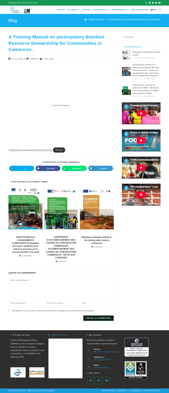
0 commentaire (149, 58)
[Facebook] (90, 380)
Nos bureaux (108, 391)
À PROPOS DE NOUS (152, 391)
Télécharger (59, 150)
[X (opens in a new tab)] (146, 2)
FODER (33, 59)
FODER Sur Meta (59, 335)
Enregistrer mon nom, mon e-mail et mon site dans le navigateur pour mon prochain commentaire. (53, 311)
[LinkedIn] (98, 380)
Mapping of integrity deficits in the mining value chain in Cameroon (97, 240)
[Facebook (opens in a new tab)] (149, 2)
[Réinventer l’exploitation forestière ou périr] (126, 54)
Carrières (121, 391)
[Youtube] (106, 380)
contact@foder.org (101, 368)
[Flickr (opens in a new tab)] (156, 2)
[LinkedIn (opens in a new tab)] (152, 2)
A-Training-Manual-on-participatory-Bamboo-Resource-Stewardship (30, 150)
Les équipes (135, 391)
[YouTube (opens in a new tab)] (159, 2)
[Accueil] (85, 20)
